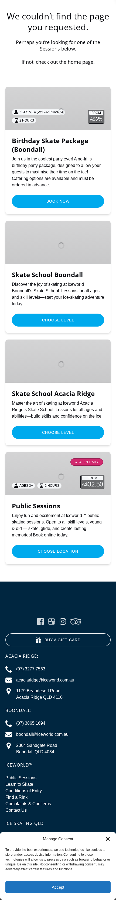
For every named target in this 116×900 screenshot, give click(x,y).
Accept (58, 887)
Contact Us (16, 810)
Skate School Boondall (47, 274)
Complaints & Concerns (28, 803)
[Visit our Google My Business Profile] (51, 621)
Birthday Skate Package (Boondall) (50, 145)
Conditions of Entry (23, 790)
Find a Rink (16, 797)
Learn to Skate (19, 784)
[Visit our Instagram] (63, 621)
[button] (108, 839)
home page (80, 62)
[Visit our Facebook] (40, 621)
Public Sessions (36, 505)
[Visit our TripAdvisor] (75, 621)
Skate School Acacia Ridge (53, 393)
